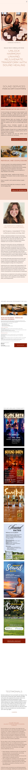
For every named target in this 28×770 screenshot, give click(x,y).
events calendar (19, 139)
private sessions (19, 190)
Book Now (20, 345)
